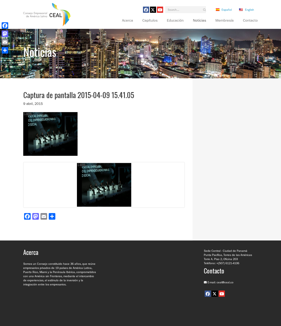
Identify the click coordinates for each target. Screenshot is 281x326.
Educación (175, 21)
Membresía (224, 21)
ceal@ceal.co (225, 282)
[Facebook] (5, 25)
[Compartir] (5, 50)
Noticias (199, 21)
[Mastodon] (5, 34)
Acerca (127, 21)
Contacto (250, 21)
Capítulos (150, 21)
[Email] (5, 42)
